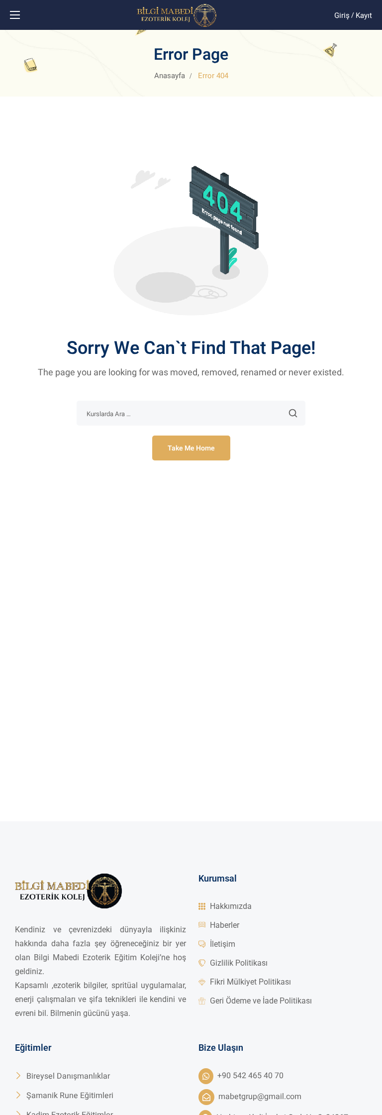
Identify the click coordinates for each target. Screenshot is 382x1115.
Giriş (342, 15)
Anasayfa (169, 75)
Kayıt (364, 15)
